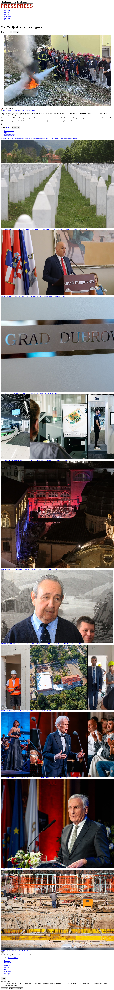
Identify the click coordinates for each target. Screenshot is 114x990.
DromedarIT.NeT (13, 958)
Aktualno (7, 12)
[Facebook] (7, 127)
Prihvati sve (4, 988)
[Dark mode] (3, 978)
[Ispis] (17, 32)
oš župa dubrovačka (9, 134)
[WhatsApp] (9, 127)
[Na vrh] (2, 952)
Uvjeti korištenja (9, 962)
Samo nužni (19, 988)
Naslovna (7, 10)
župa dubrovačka (9, 131)
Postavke (11, 988)
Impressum (7, 961)
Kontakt (7, 18)
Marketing (7, 16)
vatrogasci (7, 132)
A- (11, 32)
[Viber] (11, 127)
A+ (14, 32)
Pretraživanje (8, 20)
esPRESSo (7, 14)
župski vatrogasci (9, 135)
